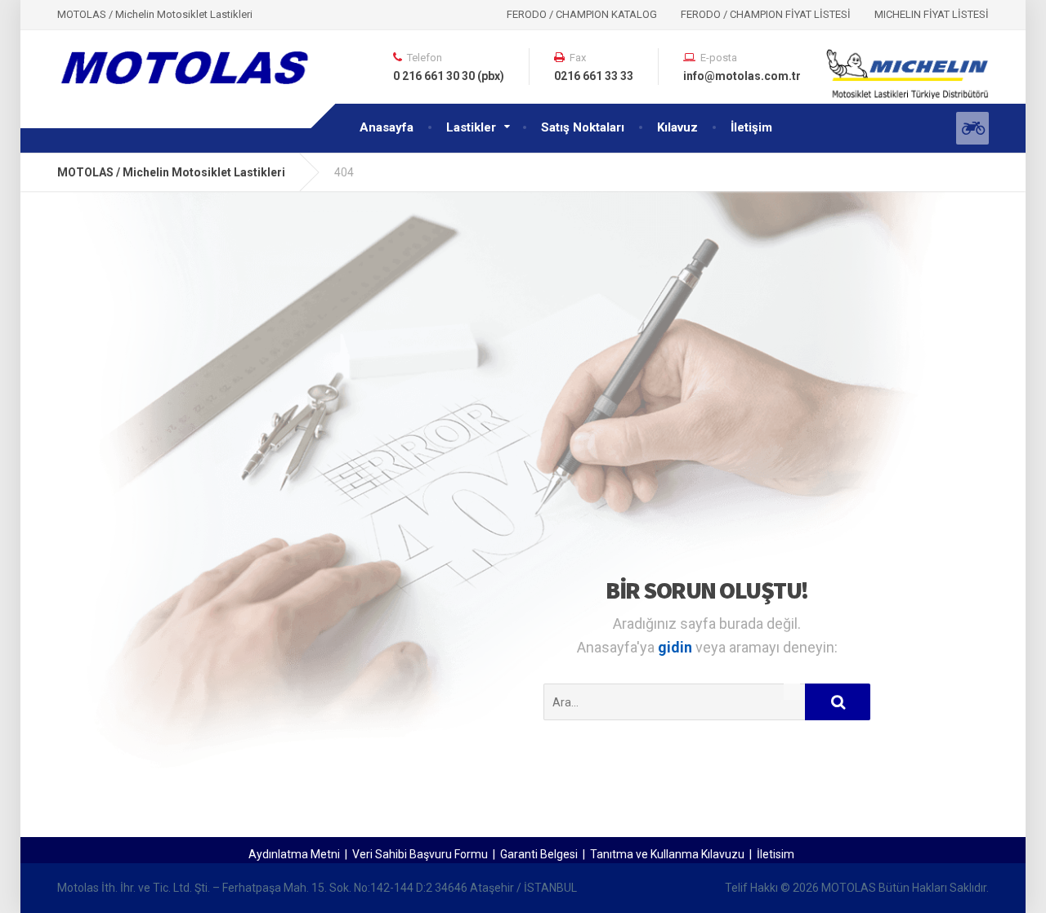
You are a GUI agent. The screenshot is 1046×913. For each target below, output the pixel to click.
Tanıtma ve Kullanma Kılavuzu (667, 854)
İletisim (775, 854)
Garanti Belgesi (539, 854)
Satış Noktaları (582, 127)
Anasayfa (386, 127)
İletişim (751, 127)
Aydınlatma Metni (294, 854)
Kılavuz (677, 127)
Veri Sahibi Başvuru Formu (420, 854)
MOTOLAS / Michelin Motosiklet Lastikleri (171, 172)
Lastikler (471, 127)
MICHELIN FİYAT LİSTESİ (931, 14)
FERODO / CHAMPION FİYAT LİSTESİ (766, 14)
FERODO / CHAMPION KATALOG (582, 14)
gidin (676, 647)
